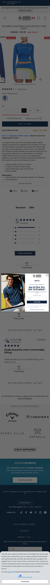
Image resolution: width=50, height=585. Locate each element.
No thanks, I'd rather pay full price (37, 309)
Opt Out (10, 572)
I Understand (25, 581)
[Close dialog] (47, 275)
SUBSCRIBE (37, 302)
